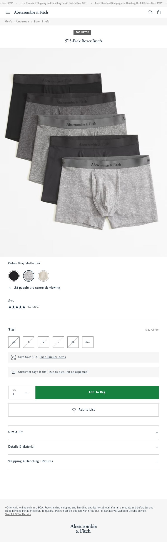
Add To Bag (97, 392)
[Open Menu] (5, 12)
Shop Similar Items (53, 357)
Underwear (23, 21)
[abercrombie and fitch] (31, 12)
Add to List (87, 410)
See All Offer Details (18, 514)
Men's (8, 21)
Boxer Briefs (41, 21)
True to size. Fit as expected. (68, 372)
